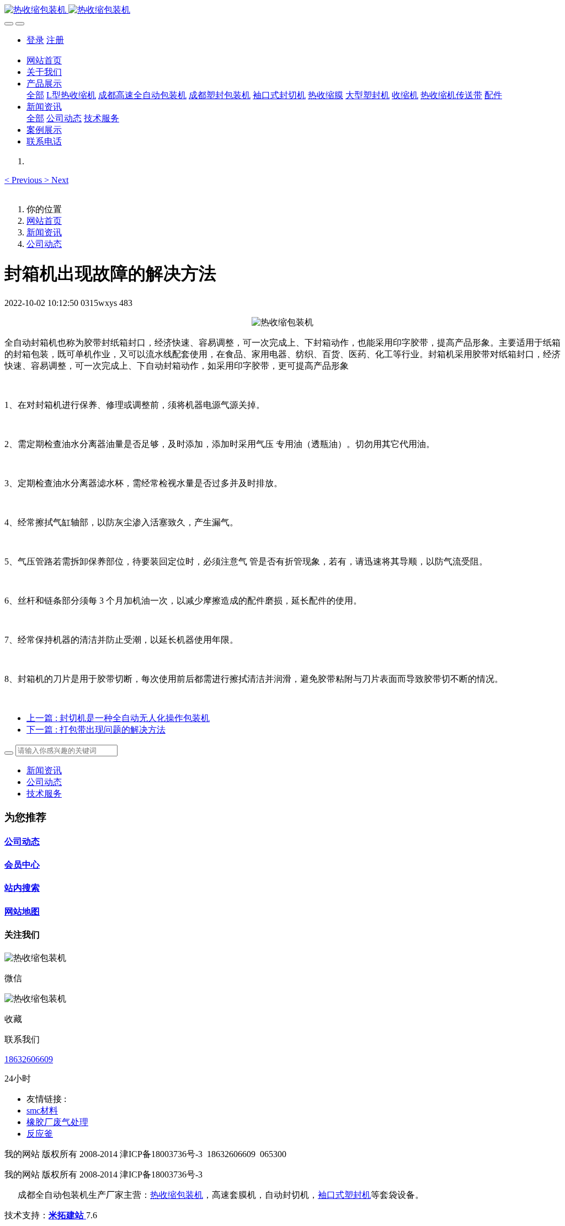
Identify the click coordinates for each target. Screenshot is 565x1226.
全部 (35, 95)
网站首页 (44, 60)
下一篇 (96, 729)
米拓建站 (67, 1215)
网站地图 (22, 911)
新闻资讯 (44, 232)
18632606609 (28, 1059)
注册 (55, 40)
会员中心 (22, 864)
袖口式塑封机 (344, 1195)
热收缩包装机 (176, 1195)
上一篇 (118, 718)
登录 (35, 40)
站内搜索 (22, 887)
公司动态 (44, 244)
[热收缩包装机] (282, 10)
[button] (24, 180)
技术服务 (44, 793)
